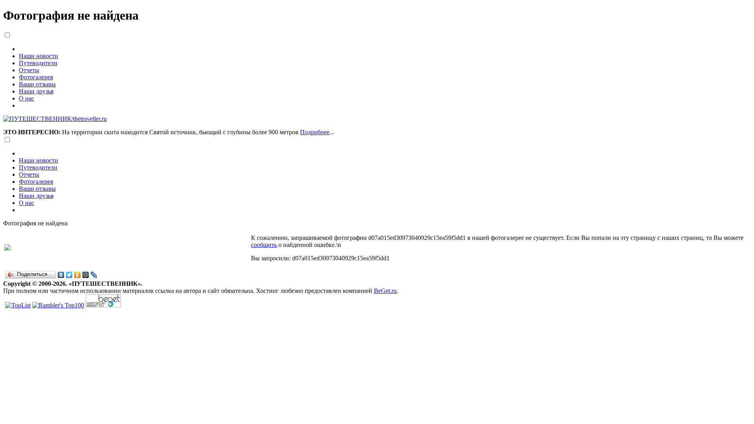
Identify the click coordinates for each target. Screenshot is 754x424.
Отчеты (29, 70)
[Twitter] (69, 275)
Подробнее (314, 132)
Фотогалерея (36, 77)
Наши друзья (36, 91)
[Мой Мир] (86, 275)
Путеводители (38, 63)
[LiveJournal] (94, 275)
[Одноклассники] (77, 275)
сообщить (264, 244)
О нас (26, 98)
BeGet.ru (385, 290)
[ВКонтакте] (61, 275)
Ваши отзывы (37, 84)
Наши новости (38, 56)
